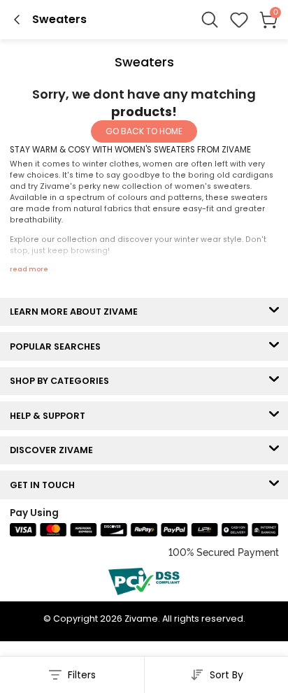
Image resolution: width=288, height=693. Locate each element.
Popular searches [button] (58, 346)
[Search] (210, 19)
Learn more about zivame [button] (77, 311)
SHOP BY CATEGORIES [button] (62, 381)
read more (29, 269)
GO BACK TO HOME (144, 131)
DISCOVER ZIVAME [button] (54, 450)
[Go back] (16, 19)
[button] (239, 19)
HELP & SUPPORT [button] (51, 416)
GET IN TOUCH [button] (45, 485)
